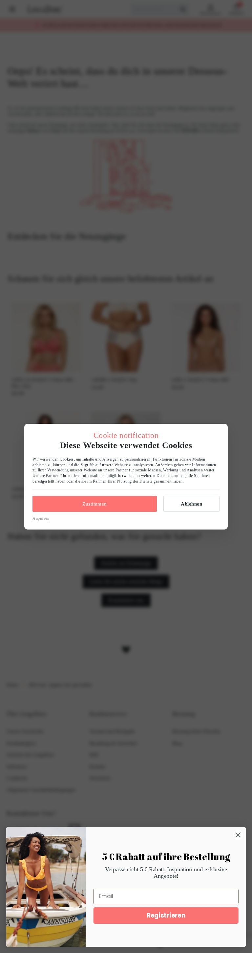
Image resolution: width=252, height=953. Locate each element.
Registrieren (166, 915)
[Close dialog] (238, 834)
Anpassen (40, 518)
